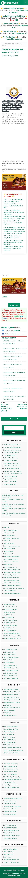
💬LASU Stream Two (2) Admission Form (12, 450)
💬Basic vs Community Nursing (9, 771)
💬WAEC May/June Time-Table (9, 625)
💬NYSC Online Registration (9, 732)
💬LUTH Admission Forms (8, 782)
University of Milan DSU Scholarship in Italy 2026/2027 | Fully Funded (13, 223)
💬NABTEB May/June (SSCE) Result (10, 697)
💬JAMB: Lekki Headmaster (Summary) (11, 585)
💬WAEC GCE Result (7, 615)
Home (3, 43)
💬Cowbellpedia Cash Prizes (9, 803)
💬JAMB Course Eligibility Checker (10, 575)
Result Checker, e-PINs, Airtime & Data (13, 8)
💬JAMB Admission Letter (8, 535)
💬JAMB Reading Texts (7, 564)
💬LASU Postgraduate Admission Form (11, 466)
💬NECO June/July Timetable (9, 654)
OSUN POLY (7, 43)
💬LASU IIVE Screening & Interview (10, 452)
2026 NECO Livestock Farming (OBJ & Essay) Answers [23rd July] (13, 505)
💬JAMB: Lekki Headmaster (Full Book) (11, 583)
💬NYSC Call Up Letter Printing (9, 745)
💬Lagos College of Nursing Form (10, 785)
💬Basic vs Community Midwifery (10, 769)
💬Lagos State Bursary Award (9, 484)
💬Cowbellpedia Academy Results (10, 809)
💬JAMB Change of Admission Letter (11, 538)
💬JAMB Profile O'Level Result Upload (11, 572)
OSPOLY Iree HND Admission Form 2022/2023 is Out (13, 366)
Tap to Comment (14, 305)
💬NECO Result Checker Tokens (9, 676)
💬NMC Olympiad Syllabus (8, 833)
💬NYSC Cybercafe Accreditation (10, 726)
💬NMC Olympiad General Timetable (11, 835)
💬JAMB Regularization (8, 551)
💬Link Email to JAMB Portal (9, 591)
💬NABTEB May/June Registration (10, 689)
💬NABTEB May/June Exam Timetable (11, 700)
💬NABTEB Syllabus (7, 705)
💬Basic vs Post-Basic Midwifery (10, 764)
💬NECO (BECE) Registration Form (10, 668)
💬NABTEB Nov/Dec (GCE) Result (10, 694)
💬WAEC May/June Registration (9, 620)
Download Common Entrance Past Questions (14, 16)
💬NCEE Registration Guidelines (10, 849)
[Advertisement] (14, 73)
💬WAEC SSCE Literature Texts (9, 609)
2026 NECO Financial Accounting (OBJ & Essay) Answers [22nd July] (13, 514)
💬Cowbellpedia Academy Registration (11, 806)
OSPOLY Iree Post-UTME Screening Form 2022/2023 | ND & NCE (14, 374)
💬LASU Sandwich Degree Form (9, 455)
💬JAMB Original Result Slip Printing (11, 569)
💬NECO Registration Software (9, 665)
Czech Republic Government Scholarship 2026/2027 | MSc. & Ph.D (13, 206)
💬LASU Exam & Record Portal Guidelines (12, 473)
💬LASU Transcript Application (9, 476)
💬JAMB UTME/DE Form (8, 543)
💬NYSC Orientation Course (8, 739)
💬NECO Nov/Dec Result (8, 662)
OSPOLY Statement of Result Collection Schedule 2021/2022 (14, 342)
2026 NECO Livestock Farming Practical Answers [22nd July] (14, 509)
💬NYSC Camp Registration (8, 737)
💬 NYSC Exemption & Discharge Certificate (12, 750)
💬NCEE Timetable (6, 857)
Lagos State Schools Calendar (10, 24)
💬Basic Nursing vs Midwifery (9, 774)
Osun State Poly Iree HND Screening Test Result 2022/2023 (15, 397)
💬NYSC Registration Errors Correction (11, 747)
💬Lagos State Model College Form (10, 862)
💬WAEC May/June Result (8, 612)
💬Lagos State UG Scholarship (9, 481)
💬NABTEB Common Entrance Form (10, 859)
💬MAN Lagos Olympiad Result (9, 838)
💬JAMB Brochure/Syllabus (8, 548)
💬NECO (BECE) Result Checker (9, 673)
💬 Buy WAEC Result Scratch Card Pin (11, 636)
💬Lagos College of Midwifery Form (10, 787)
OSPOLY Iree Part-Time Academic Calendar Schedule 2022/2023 (15, 350)
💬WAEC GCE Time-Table (8, 628)
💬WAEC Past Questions (8, 617)
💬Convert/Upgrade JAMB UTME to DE (11, 593)
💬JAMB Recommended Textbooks (10, 562)
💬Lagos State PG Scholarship (9, 479)
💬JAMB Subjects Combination (9, 567)
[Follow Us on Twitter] (3, 330)
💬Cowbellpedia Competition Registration (12, 798)
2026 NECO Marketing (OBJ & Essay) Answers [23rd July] (13, 500)
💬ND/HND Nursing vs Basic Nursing (11, 777)
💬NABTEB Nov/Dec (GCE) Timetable (11, 702)
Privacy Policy (21, 870)
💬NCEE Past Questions (8, 852)
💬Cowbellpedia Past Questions (9, 811)
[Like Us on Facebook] (3, 333)
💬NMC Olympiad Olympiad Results (10, 830)
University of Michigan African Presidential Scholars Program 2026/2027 (13, 242)
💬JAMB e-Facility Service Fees (10, 530)
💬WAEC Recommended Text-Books (10, 633)
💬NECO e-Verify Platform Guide (10, 678)
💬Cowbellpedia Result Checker (9, 801)
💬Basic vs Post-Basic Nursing (9, 766)
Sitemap (14, 870)
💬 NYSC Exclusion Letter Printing (10, 753)
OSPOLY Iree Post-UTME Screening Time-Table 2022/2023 (14, 381)
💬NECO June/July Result (8, 660)
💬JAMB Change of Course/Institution (11, 556)
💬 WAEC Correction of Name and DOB (11, 638)
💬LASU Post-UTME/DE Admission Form (11, 447)
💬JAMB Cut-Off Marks (7, 554)
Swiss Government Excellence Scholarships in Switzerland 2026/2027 (13, 248)
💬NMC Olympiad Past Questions (10, 827)
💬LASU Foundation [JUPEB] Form (10, 463)
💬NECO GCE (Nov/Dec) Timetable (10, 657)
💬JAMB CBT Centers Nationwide (10, 559)
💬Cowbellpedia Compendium (9, 814)
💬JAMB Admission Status (8, 533)
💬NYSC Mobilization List (8, 734)
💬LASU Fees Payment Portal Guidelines (11, 471)
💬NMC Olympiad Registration (9, 825)
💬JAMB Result (6, 541)
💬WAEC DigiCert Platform (8, 604)
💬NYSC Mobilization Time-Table (10, 729)
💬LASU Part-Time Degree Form (10, 460)
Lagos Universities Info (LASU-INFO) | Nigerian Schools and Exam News (16, 874)
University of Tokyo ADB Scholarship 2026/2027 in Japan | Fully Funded (14, 212)
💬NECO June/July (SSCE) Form (9, 649)
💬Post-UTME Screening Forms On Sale (11, 445)
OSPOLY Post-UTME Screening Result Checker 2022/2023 (13, 389)
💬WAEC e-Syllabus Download (9, 607)
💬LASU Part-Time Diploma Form (10, 458)
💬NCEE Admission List (7, 854)
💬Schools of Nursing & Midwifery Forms (12, 779)
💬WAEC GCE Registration (8, 622)
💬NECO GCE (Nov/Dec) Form (9, 652)
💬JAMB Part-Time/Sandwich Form (10, 580)
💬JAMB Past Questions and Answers (11, 546)
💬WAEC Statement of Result (9, 630)
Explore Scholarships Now (9, 31)
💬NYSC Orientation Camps (8, 742)
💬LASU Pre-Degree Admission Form (11, 468)
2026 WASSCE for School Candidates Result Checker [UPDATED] (13, 496)
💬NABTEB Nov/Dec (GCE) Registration (11, 692)
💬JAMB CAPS (5, 527)
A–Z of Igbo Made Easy (9, 37)
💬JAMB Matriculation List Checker (10, 577)
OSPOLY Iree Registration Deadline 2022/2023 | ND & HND (13, 358)
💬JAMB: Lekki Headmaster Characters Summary (13, 588)
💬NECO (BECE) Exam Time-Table (10, 670)
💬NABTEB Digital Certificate (9, 715)
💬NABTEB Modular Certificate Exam (11, 707)
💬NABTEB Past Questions (8, 710)
